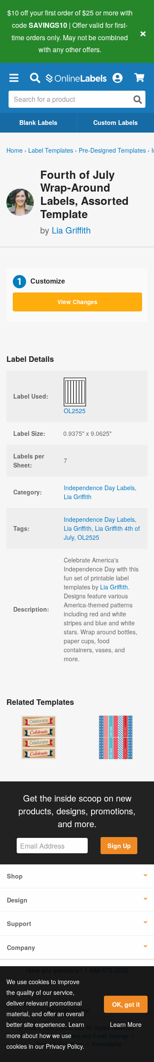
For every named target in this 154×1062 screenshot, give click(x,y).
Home (14, 150)
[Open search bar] (35, 77)
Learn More (126, 1024)
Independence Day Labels (99, 487)
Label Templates (50, 150)
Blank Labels (38, 122)
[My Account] (117, 77)
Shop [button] (15, 876)
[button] (13, 77)
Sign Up (119, 845)
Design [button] (17, 900)
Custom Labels (115, 122)
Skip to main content (31, 43)
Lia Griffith (71, 230)
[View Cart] (139, 77)
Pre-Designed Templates (112, 150)
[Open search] (137, 99)
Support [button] (19, 923)
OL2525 (88, 537)
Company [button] (21, 947)
